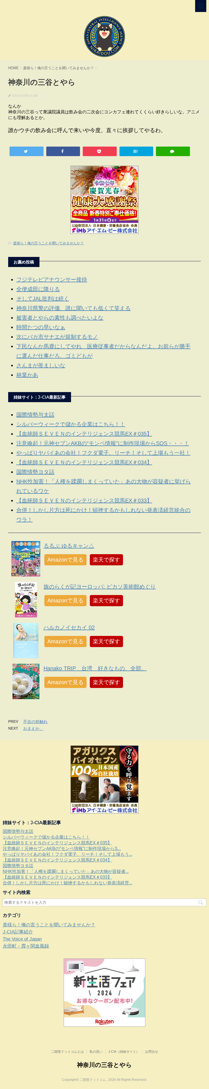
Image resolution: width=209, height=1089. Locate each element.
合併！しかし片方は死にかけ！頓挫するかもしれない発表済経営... (67, 883)
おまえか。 (33, 728)
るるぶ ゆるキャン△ (69, 546)
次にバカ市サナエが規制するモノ (57, 337)
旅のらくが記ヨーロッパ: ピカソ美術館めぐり (100, 587)
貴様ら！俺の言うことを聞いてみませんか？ (48, 243)
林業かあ (27, 375)
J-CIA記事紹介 (18, 932)
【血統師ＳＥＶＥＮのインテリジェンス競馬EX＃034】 (84, 462)
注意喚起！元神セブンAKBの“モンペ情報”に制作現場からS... (62, 848)
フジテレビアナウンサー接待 (51, 280)
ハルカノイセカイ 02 (69, 627)
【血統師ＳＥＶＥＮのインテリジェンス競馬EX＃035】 (84, 434)
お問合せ (151, 1052)
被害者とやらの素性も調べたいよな (59, 318)
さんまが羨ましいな (40, 365)
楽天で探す (106, 560)
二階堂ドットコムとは (67, 1052)
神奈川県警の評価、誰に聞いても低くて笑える (73, 308)
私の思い (96, 1052)
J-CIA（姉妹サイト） (123, 1052)
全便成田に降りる (38, 289)
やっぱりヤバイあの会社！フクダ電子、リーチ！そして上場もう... (67, 854)
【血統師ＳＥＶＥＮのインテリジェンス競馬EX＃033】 (84, 500)
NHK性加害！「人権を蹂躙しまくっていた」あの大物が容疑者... (66, 871)
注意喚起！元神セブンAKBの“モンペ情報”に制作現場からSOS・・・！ (102, 443)
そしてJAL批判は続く (42, 299)
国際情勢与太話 (35, 415)
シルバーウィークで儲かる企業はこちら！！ (70, 424)
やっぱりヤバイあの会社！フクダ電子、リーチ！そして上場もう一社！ (103, 453)
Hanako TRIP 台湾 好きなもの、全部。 (95, 668)
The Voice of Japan (22, 939)
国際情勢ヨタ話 (35, 472)
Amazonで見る (65, 560)
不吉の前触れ (35, 721)
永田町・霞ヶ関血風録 (26, 946)
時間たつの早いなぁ (40, 327)
